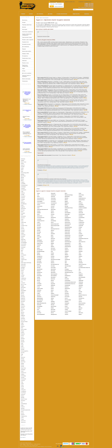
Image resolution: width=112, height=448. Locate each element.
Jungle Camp (24, 259)
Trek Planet (23, 392)
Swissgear (23, 369)
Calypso (22, 182)
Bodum (22, 179)
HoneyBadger (24, 242)
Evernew (23, 217)
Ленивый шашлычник (25, 409)
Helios (22, 237)
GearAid (22, 231)
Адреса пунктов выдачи (44, 17)
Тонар (22, 419)
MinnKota (23, 296)
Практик (22, 414)
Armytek (22, 166)
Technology (23, 375)
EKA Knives (23, 208)
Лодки (23, 68)
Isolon (22, 256)
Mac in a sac (23, 284)
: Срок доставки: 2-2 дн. (56, 155)
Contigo (22, 194)
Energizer (23, 213)
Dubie (22, 205)
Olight (22, 323)
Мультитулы (24, 20)
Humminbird (23, 244)
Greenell (23, 236)
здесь (56, 22)
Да (51, 6)
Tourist (22, 386)
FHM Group (23, 222)
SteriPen (23, 360)
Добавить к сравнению (28, 104)
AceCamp (23, 158)
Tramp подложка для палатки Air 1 (26, 149)
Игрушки (24, 48)
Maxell (22, 289)
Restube (22, 341)
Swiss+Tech (23, 368)
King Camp (23, 265)
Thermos (23, 380)
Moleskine (23, 299)
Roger (22, 344)
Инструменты (25, 55)
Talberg (22, 374)
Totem (22, 385)
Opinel (22, 324)
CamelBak (23, 183)
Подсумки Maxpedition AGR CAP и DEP (26, 432)
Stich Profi (23, 361)
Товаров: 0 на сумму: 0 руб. (70, 1)
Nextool (22, 307)
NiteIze (22, 313)
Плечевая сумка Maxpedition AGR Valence (27, 435)
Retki (22, 343)
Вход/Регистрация (88, 1)
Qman (22, 337)
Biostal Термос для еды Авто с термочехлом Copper (27, 100)
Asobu (22, 168)
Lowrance (23, 282)
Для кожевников (25, 46)
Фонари (23, 22)
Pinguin (22, 330)
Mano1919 (23, 287)
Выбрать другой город (59, 6)
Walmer (22, 395)
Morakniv (23, 301)
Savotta (22, 349)
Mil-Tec (22, 293)
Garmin (22, 228)
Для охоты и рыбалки (26, 73)
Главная (37, 17)
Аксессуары (24, 29)
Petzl (22, 327)
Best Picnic (23, 175)
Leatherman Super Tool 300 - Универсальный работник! (27, 428)
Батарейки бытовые (26, 44)
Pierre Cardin (24, 329)
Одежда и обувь (25, 53)
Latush (22, 276)
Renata (22, 340)
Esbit (22, 214)
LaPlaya (22, 275)
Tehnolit (22, 377)
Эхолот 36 (23, 422)
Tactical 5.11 (23, 372)
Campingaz (23, 186)
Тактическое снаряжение (27, 31)
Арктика (22, 408)
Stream (22, 364)
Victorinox (23, 394)
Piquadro (23, 333)
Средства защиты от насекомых (26, 76)
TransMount (23, 391)
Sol (21, 355)
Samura (22, 347)
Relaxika (23, 338)
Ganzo (22, 227)
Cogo (22, 191)
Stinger (22, 363)
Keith (22, 261)
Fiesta (22, 223)
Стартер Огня (24, 416)
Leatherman (23, 278)
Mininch (22, 295)
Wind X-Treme (24, 399)
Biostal (22, 177)
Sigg (22, 354)
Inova (22, 253)
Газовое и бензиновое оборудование (27, 35)
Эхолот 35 (23, 420)
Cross (22, 200)
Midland (22, 292)
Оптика (23, 70)
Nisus (22, 310)
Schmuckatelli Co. (24, 351)
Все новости (23, 437)
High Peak (23, 239)
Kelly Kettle (23, 264)
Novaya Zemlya (24, 321)
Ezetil (22, 219)
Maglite (22, 285)
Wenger (22, 397)
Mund (22, 302)
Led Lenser (23, 279)
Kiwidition (23, 267)
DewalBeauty (23, 203)
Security (22, 352)
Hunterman (23, 245)
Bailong (22, 174)
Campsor (23, 188)
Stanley (22, 358)
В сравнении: (81, 1)
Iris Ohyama (23, 254)
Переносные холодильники (25, 66)
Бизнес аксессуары (26, 78)
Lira (22, 281)
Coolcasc (23, 197)
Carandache (23, 189)
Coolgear (23, 199)
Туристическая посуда (27, 37)
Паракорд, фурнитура (27, 24)
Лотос (22, 411)
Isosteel (22, 258)
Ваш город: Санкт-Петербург (55, 1)
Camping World (24, 185)
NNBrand (23, 315)
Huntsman (23, 247)
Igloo (22, 250)
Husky (22, 248)
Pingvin (22, 332)
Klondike (23, 268)
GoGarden (23, 234)
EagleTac (23, 206)
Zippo (22, 405)
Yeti (22, 402)
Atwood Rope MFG (25, 172)
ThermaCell (23, 378)
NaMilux (22, 304)
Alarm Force (23, 161)
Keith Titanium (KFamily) (26, 262)
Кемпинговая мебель (26, 51)
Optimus (22, 326)
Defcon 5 (23, 202)
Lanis (22, 273)
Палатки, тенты (25, 62)
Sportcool (23, 357)
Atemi (22, 169)
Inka (22, 251)
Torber (22, 383)
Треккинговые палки (26, 58)
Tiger (22, 382)
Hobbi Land (23, 240)
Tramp (22, 388)
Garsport (23, 230)
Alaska (22, 163)
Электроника (25, 81)
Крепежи (24, 27)
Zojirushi (23, 406)
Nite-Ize (22, 312)
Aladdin (22, 160)
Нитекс (22, 413)
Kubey (22, 271)
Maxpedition (23, 290)
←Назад (38, 188)
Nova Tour (23, 320)
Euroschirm (23, 216)
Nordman (23, 318)
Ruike (22, 346)
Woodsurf (23, 400)
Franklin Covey (24, 225)
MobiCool (23, 298)
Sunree (22, 366)
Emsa (22, 211)
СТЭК (22, 417)
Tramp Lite (23, 389)
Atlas (22, 171)
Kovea (22, 270)
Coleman (23, 192)
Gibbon (22, 233)
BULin (22, 180)
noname (22, 316)
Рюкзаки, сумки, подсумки (27, 39)
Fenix (22, 220)
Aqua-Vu (23, 165)
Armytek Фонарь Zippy (26, 117)
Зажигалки (24, 60)
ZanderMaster (24, 403)
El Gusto (23, 210)
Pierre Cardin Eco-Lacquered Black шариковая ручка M (27, 132)
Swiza (22, 371)
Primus (22, 335)
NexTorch (23, 309)
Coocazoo (23, 196)
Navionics (23, 306)
